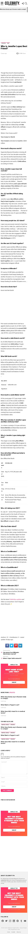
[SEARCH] (26, 3)
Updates (12, 692)
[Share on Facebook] (7, 645)
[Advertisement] (14, 26)
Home (8, 932)
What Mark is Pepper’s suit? (10, 705)
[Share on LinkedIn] (20, 645)
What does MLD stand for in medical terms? (13, 712)
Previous (1, 9)
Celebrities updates (15, 599)
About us (19, 932)
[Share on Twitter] (12, 645)
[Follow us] (22, 3)
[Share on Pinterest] (16, 645)
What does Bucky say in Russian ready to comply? (13, 9)
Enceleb (13, 932)
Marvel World (5, 724)
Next (27, 9)
